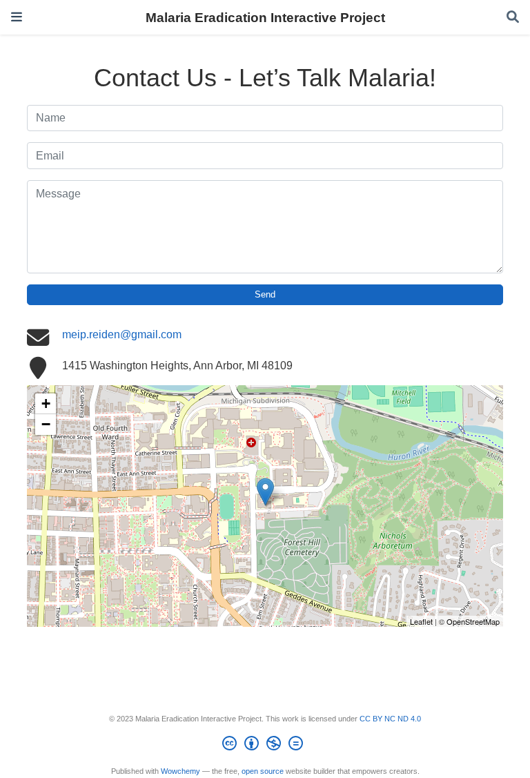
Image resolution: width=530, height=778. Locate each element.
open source (263, 771)
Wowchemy (180, 771)
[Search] (513, 18)
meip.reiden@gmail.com (121, 334)
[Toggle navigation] (16, 17)
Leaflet (421, 621)
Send (265, 294)
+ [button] (45, 403)
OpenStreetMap (473, 621)
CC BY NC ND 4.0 (390, 718)
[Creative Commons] (265, 746)
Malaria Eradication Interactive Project (265, 17)
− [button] (45, 424)
